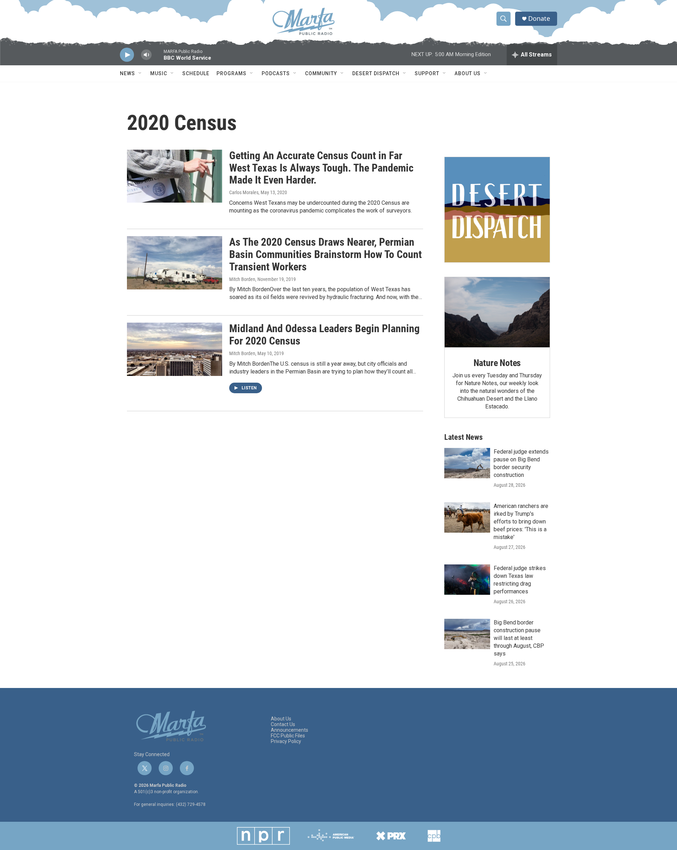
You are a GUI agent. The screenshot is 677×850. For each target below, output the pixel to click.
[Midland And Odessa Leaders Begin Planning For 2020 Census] (174, 349)
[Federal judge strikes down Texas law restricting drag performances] (467, 579)
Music (158, 73)
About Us (468, 73)
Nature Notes (497, 363)
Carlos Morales (243, 192)
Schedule (195, 73)
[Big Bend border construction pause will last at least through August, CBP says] (467, 634)
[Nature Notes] (497, 312)
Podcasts (276, 73)
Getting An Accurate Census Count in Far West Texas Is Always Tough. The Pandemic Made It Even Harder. (321, 167)
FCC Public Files (288, 735)
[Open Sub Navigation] (140, 73)
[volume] (146, 55)
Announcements (289, 730)
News (127, 73)
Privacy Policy (286, 741)
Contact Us (283, 724)
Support (427, 73)
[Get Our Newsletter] (497, 209)
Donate (539, 18)
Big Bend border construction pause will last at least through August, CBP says (519, 638)
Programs (231, 73)
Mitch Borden (242, 279)
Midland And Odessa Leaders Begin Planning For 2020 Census (324, 334)
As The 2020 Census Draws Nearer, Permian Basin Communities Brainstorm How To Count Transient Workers (325, 254)
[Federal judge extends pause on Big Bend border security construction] (467, 463)
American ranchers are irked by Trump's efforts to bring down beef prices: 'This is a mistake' (521, 521)
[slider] (158, 58)
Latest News (463, 437)
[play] (127, 55)
